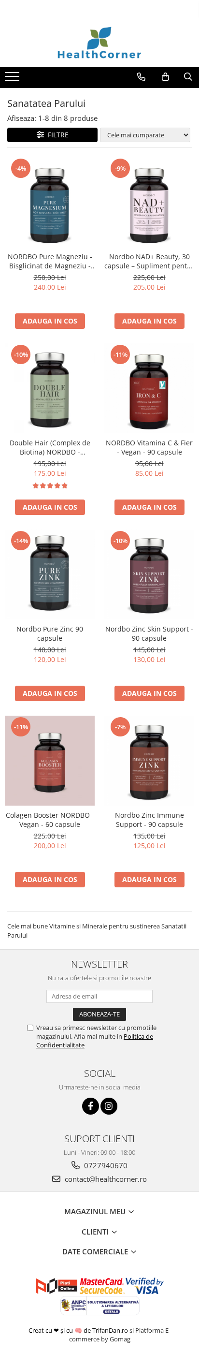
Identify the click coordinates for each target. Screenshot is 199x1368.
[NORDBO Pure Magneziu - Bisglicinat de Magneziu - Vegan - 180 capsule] (50, 202)
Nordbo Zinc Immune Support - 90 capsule (149, 819)
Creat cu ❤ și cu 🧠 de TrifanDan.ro (78, 1330)
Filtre (56, 134)
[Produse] (13, 79)
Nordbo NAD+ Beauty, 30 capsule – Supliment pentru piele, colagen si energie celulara (149, 261)
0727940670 (105, 1165)
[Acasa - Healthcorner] (99, 43)
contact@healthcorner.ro (105, 1179)
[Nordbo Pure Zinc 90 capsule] (50, 574)
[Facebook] (90, 1106)
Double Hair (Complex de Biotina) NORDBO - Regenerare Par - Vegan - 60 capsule (50, 447)
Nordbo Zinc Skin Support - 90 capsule (149, 633)
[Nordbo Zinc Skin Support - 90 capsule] (149, 574)
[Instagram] (108, 1106)
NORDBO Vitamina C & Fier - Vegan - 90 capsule (149, 447)
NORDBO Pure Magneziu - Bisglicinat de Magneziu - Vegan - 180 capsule (50, 261)
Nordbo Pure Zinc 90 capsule (49, 633)
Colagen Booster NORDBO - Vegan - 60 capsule (50, 819)
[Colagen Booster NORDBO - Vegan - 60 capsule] (50, 761)
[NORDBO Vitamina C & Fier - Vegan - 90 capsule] (149, 388)
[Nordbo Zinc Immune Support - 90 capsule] (149, 761)
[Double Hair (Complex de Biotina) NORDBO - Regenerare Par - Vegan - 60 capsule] (50, 388)
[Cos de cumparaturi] (165, 77)
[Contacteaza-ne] (141, 77)
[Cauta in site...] (188, 77)
